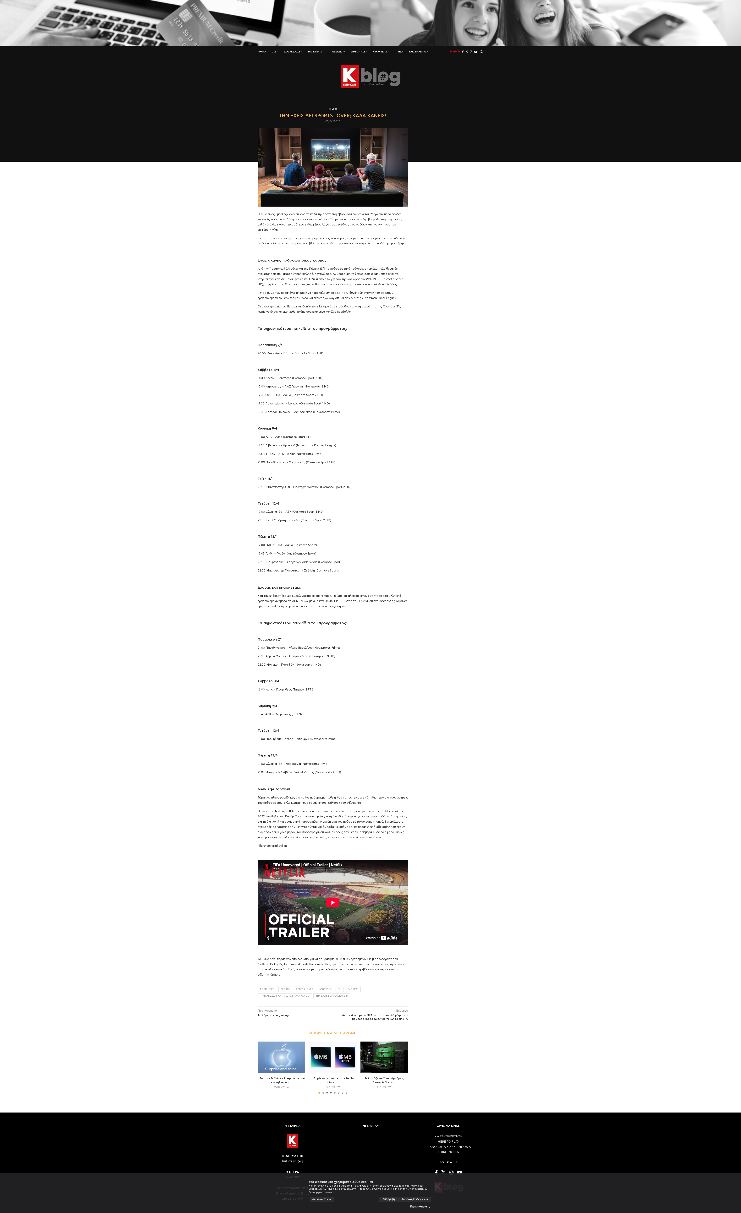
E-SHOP (454, 51)
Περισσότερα (418, 1206)
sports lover (304, 989)
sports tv (325, 989)
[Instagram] (471, 51)
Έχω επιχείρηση (418, 52)
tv (339, 989)
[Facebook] (463, 51)
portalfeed (267, 989)
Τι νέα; (399, 52)
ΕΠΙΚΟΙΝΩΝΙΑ (448, 1152)
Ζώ (274, 52)
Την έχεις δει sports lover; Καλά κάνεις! (284, 996)
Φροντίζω (380, 52)
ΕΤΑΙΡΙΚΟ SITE (292, 1156)
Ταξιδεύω (336, 52)
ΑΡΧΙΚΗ (262, 52)
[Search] (481, 51)
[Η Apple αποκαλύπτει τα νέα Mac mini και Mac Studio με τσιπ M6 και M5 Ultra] (333, 1057)
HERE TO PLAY (448, 1141)
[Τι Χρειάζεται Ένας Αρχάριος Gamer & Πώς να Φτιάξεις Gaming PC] (384, 1057)
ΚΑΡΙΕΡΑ (292, 1172)
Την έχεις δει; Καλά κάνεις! (332, 996)
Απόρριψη (388, 1199)
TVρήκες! (353, 989)
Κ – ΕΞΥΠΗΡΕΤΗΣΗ (448, 1136)
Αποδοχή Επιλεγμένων (414, 1199)
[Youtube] (475, 51)
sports (285, 989)
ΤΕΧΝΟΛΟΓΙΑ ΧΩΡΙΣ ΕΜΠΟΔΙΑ (448, 1146)
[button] (263, 1067)
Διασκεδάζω (292, 52)
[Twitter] (466, 51)
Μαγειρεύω (315, 52)
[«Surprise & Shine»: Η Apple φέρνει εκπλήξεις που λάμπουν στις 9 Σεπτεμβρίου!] (281, 1057)
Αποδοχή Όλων (321, 1199)
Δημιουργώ (358, 52)
